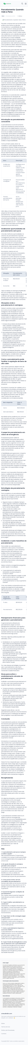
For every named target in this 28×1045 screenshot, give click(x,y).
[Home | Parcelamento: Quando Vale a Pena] (7, 3)
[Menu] (26, 4)
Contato (3, 1033)
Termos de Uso (5, 1027)
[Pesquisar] (22, 4)
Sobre (3, 1023)
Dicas (3, 16)
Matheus (20, 16)
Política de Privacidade (7, 1030)
